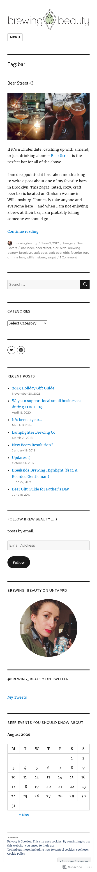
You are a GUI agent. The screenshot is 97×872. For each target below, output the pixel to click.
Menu (15, 37)
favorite (76, 252)
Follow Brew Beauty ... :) (32, 519)
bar (23, 248)
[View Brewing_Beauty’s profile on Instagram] (21, 350)
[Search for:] (43, 284)
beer (30, 248)
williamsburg (36, 257)
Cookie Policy (16, 853)
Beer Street (61, 155)
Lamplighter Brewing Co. (34, 432)
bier (55, 248)
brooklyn (25, 252)
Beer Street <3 (20, 83)
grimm (12, 257)
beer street (43, 248)
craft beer (40, 252)
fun (85, 252)
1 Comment (68, 257)
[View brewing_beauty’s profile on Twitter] (11, 350)
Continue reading (23, 231)
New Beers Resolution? (32, 445)
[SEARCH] (85, 284)
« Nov (23, 815)
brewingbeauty (25, 243)
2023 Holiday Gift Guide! (34, 388)
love (22, 257)
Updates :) (21, 457)
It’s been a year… (27, 419)
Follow (19, 562)
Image (68, 243)
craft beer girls (59, 252)
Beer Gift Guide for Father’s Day (40, 489)
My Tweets (17, 697)
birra (63, 248)
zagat (52, 257)
